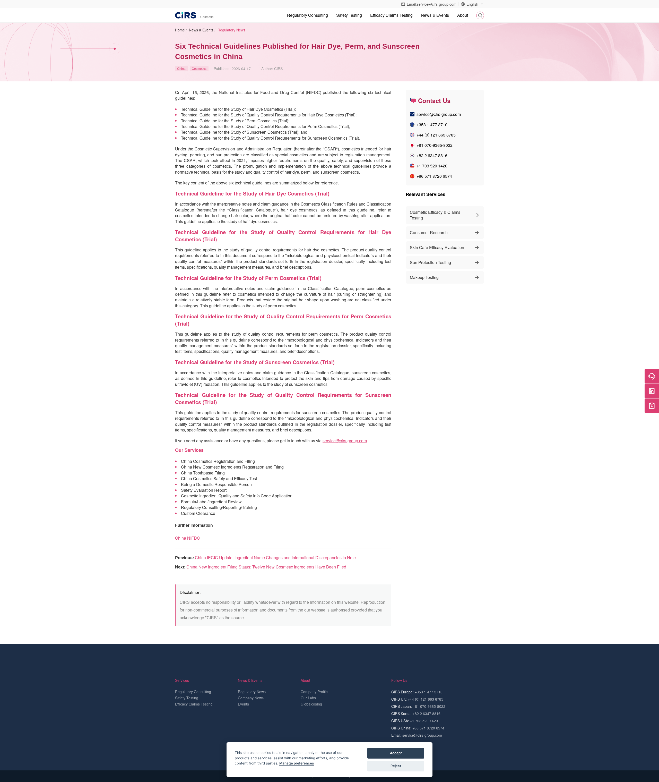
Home (180, 29)
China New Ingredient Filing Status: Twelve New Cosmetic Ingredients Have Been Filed (266, 567)
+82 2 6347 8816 (432, 155)
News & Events (201, 29)
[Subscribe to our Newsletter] (652, 405)
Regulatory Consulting (307, 15)
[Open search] (480, 15)
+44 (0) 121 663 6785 (436, 135)
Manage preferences (296, 763)
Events (243, 704)
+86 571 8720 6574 (434, 176)
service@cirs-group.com (345, 441)
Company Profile (314, 691)
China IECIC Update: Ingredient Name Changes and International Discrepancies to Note (275, 557)
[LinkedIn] (652, 391)
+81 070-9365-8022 (435, 145)
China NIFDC (187, 538)
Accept (396, 753)
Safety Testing (349, 15)
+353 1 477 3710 (432, 125)
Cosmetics (199, 68)
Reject (396, 766)
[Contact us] (652, 376)
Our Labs (308, 697)
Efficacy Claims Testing (391, 15)
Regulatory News (231, 29)
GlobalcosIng (311, 704)
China (181, 68)
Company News (251, 697)
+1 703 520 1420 (432, 166)
